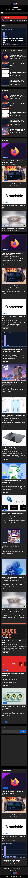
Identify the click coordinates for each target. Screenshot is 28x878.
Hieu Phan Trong (7, 44)
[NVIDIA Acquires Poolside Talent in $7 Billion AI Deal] (14, 196)
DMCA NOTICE (19, 868)
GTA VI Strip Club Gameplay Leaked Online (14, 536)
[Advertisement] (14, 751)
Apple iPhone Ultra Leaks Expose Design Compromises (14, 438)
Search (3, 728)
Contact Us (12, 868)
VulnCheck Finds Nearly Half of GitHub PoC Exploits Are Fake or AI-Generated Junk (5, 82)
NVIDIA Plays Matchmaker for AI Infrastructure (13, 228)
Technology (5, 157)
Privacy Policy (13, 870)
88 (17, 722)
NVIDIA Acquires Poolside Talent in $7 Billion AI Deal (5, 73)
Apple (4, 444)
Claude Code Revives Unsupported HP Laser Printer (14, 631)
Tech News (14, 7)
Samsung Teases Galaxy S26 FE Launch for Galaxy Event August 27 (14, 696)
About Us (6, 868)
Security (5, 36)
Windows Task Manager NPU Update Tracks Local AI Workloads (14, 405)
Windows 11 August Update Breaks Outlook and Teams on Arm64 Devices (14, 567)
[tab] (6, 51)
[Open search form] (25, 13)
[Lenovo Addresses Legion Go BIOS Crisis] (14, 174)
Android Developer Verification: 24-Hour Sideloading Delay (14, 471)
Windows (5, 411)
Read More (6, 265)
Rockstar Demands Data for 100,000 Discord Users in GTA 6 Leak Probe (5, 131)
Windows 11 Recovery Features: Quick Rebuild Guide (14, 503)
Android (5, 477)
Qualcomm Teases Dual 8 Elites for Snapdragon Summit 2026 (14, 664)
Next (21, 722)
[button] (2, 13)
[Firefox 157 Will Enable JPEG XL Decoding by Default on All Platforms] (14, 151)
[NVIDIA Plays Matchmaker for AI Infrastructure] (14, 219)
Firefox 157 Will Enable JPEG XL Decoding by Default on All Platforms (5, 56)
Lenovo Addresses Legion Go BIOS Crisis (5, 65)
